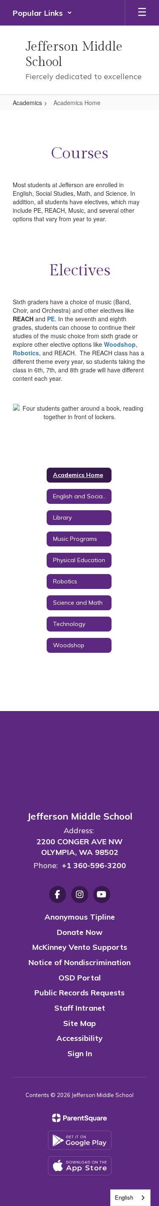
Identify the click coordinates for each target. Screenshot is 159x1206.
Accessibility (79, 1038)
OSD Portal (80, 978)
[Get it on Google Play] (80, 1140)
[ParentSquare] (79, 1118)
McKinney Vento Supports (79, 947)
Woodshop (120, 344)
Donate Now (80, 932)
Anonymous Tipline (80, 917)
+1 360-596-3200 (94, 865)
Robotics (26, 353)
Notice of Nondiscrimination (79, 962)
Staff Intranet (79, 1008)
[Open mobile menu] (142, 13)
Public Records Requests (79, 992)
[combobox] (130, 1197)
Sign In (79, 1053)
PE (51, 318)
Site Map (79, 1023)
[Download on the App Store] (80, 1165)
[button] (42, 13)
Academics (27, 102)
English (124, 1197)
